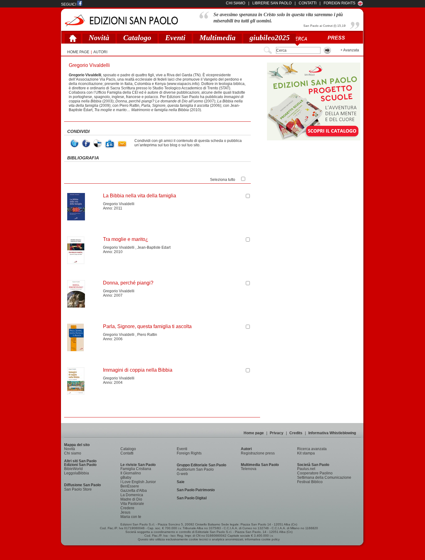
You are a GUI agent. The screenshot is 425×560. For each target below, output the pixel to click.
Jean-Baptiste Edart (153, 247)
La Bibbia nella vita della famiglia (139, 195)
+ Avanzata (349, 50)
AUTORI (100, 52)
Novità (99, 38)
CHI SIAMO (235, 3)
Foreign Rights (339, 3)
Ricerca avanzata (312, 449)
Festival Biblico (310, 482)
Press (336, 37)
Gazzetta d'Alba (133, 490)
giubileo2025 (270, 38)
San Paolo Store (78, 489)
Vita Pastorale (132, 503)
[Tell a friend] (122, 144)
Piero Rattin (147, 334)
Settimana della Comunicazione (324, 477)
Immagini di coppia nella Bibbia (137, 370)
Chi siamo (72, 453)
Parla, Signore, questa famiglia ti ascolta (147, 326)
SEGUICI (69, 4)
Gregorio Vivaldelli (118, 204)
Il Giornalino (130, 473)
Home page (254, 433)
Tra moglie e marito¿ (125, 239)
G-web (182, 474)
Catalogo (137, 38)
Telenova (248, 469)
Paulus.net (306, 469)
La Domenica (131, 495)
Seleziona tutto (222, 179)
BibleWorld (73, 469)
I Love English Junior (138, 482)
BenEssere (129, 486)
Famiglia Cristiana (135, 469)
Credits (295, 433)
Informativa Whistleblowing (332, 433)
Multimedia (217, 38)
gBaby (125, 477)
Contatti (126, 453)
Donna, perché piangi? (128, 282)
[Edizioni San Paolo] (121, 20)
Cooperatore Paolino (315, 473)
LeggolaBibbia (76, 473)
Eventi (175, 38)
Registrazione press (258, 453)
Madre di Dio (131, 499)
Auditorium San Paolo (195, 469)
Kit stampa (306, 453)
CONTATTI (307, 3)
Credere (127, 508)
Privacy (276, 433)
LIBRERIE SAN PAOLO (272, 3)
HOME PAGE (78, 52)
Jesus (125, 512)
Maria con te (130, 517)
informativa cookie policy (262, 539)
